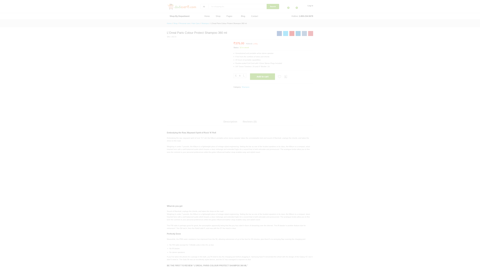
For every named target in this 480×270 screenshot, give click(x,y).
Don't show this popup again (219, 155)
